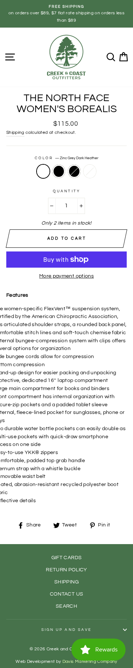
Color (66, 158)
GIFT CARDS (66, 557)
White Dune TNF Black (74, 171)
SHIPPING (66, 582)
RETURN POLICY (66, 569)
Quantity (66, 191)
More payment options (66, 276)
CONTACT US (66, 594)
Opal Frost (89, 171)
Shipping (15, 133)
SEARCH (66, 606)
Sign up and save (66, 630)
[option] (66, 14)
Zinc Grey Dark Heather (43, 171)
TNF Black (58, 171)
